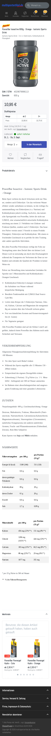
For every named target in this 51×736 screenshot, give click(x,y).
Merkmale (6, 614)
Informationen (8, 690)
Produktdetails (8, 170)
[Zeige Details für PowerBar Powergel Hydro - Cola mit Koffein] (13, 648)
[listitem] (25, 63)
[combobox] (37, 5)
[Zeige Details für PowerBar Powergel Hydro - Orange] (37, 648)
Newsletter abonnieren (12, 714)
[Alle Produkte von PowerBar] (6, 25)
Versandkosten (22, 129)
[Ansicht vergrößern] (25, 63)
